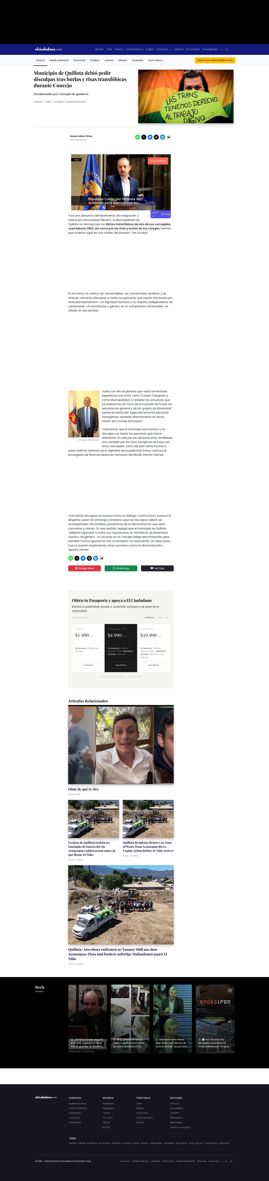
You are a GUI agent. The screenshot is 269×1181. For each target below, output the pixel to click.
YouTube (158, 568)
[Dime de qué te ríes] (121, 745)
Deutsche (162, 49)
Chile (109, 49)
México (119, 49)
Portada (58, 101)
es (226, 1161)
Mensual (149, 617)
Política (40, 60)
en (231, 1161)
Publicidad (75, 1112)
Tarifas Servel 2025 (185, 1161)
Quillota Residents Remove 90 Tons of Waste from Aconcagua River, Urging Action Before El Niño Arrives (148, 846)
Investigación (210, 49)
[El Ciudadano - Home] (48, 49)
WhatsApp (122, 568)
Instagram (108, 1108)
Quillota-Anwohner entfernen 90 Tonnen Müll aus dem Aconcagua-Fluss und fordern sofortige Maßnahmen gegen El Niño (117, 954)
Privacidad (75, 1122)
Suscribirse (121, 665)
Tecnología (210, 1143)
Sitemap (202, 1161)
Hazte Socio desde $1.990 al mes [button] (215, 60)
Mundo (99, 49)
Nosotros (125, 1161)
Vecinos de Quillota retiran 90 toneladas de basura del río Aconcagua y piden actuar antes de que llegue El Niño (92, 848)
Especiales (156, 1143)
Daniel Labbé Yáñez (81, 136)
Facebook (108, 1103)
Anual (163, 617)
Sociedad (137, 60)
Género (122, 60)
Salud (136, 1143)
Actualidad (176, 1108)
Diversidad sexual (75, 101)
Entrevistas (193, 49)
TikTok (106, 1122)
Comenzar (88, 665)
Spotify (107, 1127)
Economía (79, 60)
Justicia (108, 60)
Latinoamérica (134, 49)
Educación (182, 1143)
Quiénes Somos (78, 1103)
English (150, 49)
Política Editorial (78, 1108)
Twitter (106, 1112)
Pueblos (94, 60)
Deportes (224, 1143)
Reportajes (176, 1122)
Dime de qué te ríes (83, 789)
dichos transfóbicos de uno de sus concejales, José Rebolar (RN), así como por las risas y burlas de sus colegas (119, 226)
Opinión (179, 49)
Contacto (74, 1117)
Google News (86, 568)
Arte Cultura (155, 60)
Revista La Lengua (180, 1127)
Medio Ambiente (59, 60)
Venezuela (142, 1112)
